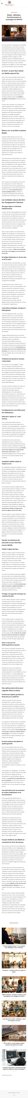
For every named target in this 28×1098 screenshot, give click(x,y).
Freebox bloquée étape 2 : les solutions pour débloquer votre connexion (14, 946)
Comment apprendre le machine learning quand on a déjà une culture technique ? (14, 1068)
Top (14, 1095)
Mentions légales (12, 1092)
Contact (18, 1092)
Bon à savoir (14, 12)
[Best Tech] (9, 3)
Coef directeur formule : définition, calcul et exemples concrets (14, 1019)
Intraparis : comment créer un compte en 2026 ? (14, 971)
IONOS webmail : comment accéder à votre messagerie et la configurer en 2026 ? (14, 995)
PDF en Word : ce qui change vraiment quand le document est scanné (14, 1044)
